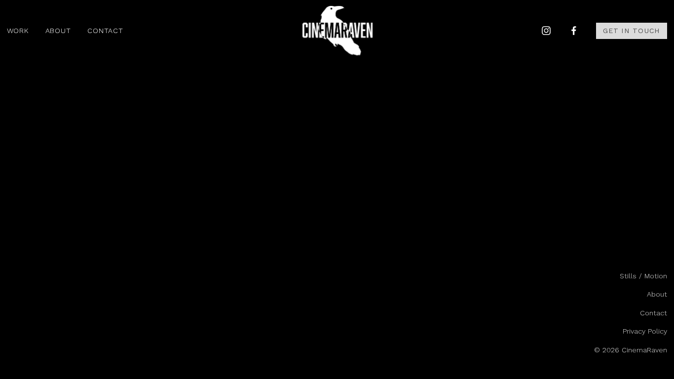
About (58, 31)
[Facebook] (573, 30)
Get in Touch (631, 31)
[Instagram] (546, 30)
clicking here (150, 129)
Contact (105, 31)
